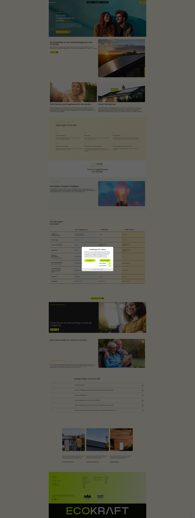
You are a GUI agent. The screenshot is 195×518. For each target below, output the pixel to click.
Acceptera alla (90, 260)
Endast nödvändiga (105, 260)
